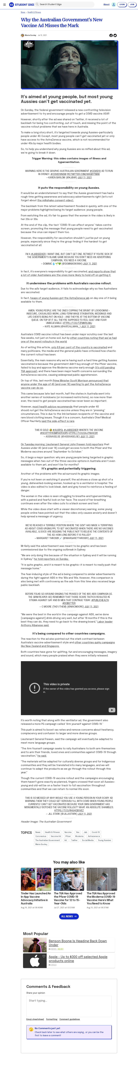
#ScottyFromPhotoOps (54, 433)
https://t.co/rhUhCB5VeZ (69, 810)
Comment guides (69, 1019)
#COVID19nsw (58, 174)
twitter (74, 840)
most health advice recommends (52, 407)
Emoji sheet (35, 1019)
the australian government (47, 840)
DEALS (53, 965)
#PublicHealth (100, 600)
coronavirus (40, 836)
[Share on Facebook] (111, 35)
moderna (79, 836)
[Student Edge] (22, 4)
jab (85, 832)
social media (88, 840)
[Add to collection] (44, 956)
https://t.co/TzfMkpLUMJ (77, 323)
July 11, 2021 (85, 178)
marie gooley (41, 844)
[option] (38, 832)
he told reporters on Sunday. (51, 559)
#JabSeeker (71, 430)
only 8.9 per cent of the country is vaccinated (79, 347)
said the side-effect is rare (58, 421)
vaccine (68, 832)
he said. (42, 756)
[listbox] (75, 838)
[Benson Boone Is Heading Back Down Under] (35, 945)
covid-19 (96, 832)
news (37, 832)
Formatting (51, 1019)
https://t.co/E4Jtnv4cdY (83, 433)
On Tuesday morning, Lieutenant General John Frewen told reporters (62, 444)
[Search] (37, 4)
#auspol (58, 430)
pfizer (68, 836)
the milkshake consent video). (55, 200)
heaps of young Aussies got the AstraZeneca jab (59, 298)
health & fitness (52, 832)
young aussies (104, 840)
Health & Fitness (34, 12)
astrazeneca (94, 836)
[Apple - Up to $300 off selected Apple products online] (35, 960)
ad (65, 840)
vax (77, 832)
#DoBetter (69, 603)
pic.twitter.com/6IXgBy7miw (83, 174)
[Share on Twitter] (115, 35)
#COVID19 (95, 171)
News (23, 12)
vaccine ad (56, 836)
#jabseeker (38, 254)
